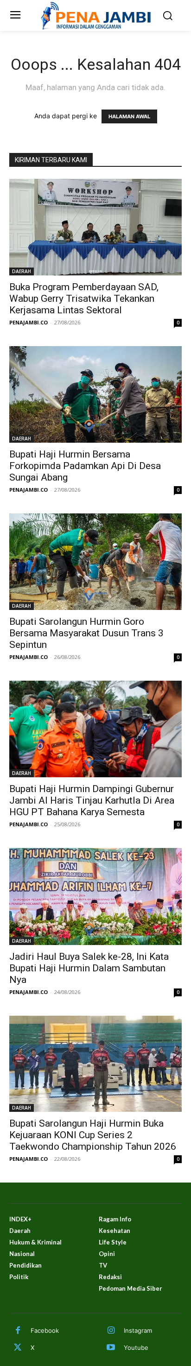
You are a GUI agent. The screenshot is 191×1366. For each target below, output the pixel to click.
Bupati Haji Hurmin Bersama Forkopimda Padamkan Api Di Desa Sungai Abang (85, 466)
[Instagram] (110, 1331)
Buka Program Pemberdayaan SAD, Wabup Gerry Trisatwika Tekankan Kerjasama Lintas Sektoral (84, 298)
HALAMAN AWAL (129, 116)
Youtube (136, 1347)
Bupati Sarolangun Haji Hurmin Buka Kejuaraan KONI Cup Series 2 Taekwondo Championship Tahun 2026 (92, 1135)
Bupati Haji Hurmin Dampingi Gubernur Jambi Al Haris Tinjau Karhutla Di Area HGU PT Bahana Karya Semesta (91, 800)
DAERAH (21, 271)
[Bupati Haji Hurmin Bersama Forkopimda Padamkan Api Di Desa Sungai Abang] (95, 394)
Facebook (45, 1330)
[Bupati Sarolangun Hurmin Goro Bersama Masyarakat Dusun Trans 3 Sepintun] (95, 561)
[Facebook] (17, 1331)
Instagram (138, 1330)
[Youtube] (110, 1348)
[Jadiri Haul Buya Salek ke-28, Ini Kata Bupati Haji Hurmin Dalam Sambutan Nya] (95, 896)
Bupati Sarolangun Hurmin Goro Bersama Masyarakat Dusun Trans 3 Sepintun (86, 633)
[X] (17, 1348)
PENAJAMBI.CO (28, 322)
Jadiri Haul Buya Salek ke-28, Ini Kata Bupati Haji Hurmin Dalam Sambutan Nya (89, 968)
